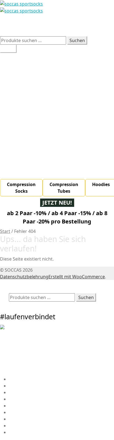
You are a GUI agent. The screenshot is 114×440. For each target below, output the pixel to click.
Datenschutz (22, 432)
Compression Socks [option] (21, 187)
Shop (14, 83)
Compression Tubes (38, 140)
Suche (15, 290)
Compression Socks (38, 134)
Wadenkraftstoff (26, 69)
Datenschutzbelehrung (24, 277)
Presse (16, 419)
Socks (24, 127)
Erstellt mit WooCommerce (76, 277)
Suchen (77, 40)
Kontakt (17, 399)
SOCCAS (8, 22)
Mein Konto (21, 283)
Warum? (17, 63)
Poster (25, 154)
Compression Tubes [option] (64, 187)
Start (5, 231)
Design (16, 76)
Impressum (21, 406)
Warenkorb (22, 305)
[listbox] (57, 187)
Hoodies (26, 147)
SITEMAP (18, 412)
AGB (13, 426)
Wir (12, 56)
